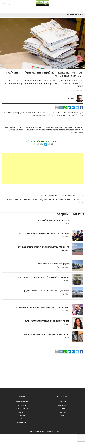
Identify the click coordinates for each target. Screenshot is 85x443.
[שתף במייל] (61, 107)
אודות (62, 415)
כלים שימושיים (62, 397)
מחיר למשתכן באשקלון (22, 408)
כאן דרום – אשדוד (22, 422)
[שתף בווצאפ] (65, 107)
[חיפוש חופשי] (8, 3)
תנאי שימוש (63, 401)
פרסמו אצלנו (62, 412)
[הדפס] (57, 107)
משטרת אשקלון (22, 412)
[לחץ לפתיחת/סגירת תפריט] (82, 3)
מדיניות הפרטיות (62, 405)
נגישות (63, 408)
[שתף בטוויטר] (77, 107)
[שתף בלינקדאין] (69, 107)
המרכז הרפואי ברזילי (22, 401)
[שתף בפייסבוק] (81, 107)
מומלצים (22, 397)
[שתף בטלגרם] (73, 107)
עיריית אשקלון (22, 405)
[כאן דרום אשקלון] (42, 3)
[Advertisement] (42, 168)
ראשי (4, 3)
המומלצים (22, 419)
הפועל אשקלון (22, 415)
